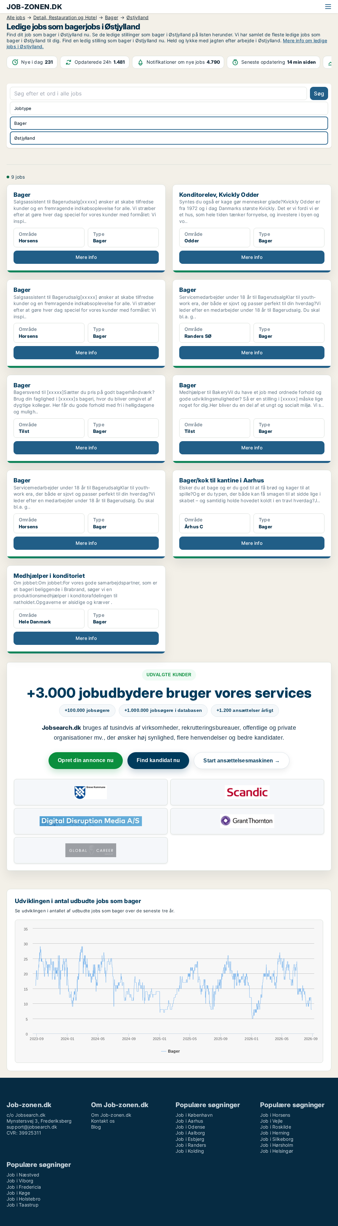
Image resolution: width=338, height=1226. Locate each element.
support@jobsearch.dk (32, 1127)
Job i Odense (190, 1127)
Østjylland (24, 138)
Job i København (194, 1115)
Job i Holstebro (23, 1199)
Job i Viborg (20, 1180)
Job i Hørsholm (276, 1145)
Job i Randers (191, 1145)
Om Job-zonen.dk (111, 1115)
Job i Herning (275, 1133)
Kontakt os (103, 1121)
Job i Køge (18, 1193)
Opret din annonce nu (86, 760)
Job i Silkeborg (276, 1139)
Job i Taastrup (23, 1205)
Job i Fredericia (24, 1187)
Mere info (86, 257)
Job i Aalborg (190, 1133)
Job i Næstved (23, 1174)
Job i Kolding (190, 1151)
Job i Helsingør (276, 1151)
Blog (96, 1127)
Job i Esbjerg (190, 1139)
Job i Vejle (271, 1121)
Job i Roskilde (275, 1127)
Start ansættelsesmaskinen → (241, 760)
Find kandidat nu (158, 760)
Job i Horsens (275, 1115)
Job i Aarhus (189, 1121)
